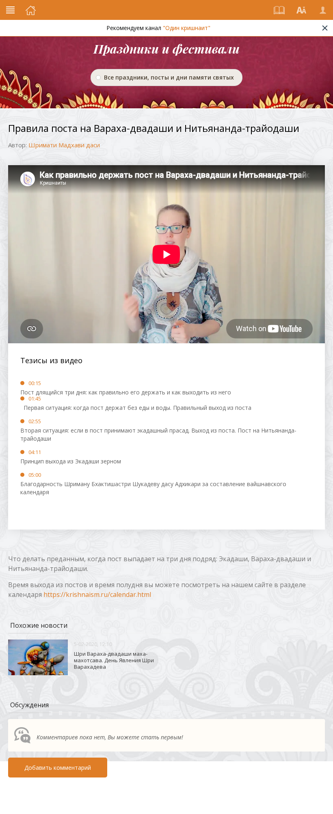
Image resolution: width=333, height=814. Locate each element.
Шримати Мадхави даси (64, 145)
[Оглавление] (279, 10)
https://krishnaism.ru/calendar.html (97, 594)
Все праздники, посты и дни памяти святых (169, 77)
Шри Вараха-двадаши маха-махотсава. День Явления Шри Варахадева (114, 660)
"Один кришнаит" (186, 28)
